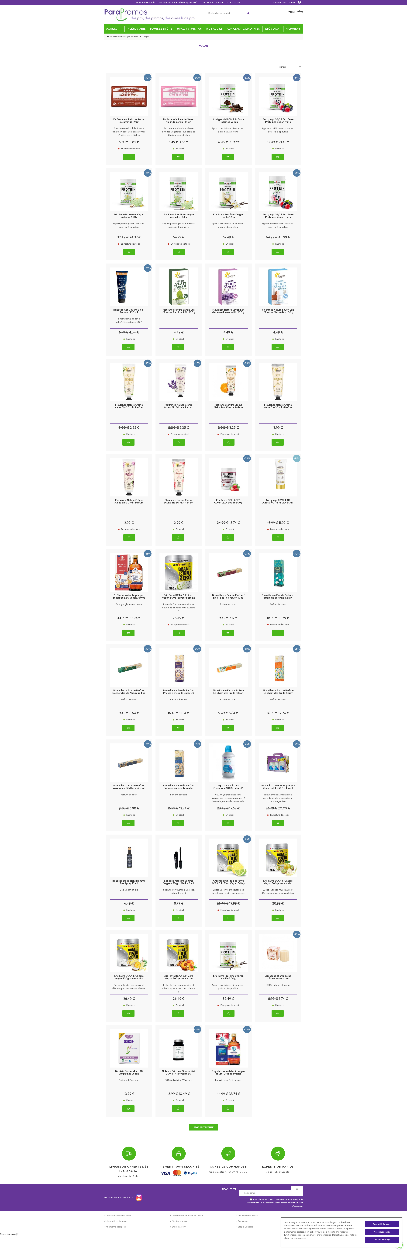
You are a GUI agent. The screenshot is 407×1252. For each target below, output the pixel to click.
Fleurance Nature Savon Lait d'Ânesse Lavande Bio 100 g (228, 311)
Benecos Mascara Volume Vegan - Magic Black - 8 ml (178, 882)
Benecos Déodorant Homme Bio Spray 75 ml (128, 882)
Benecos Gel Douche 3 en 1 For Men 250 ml (129, 311)
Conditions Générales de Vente (187, 1215)
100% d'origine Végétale (179, 1080)
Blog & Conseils (245, 1226)
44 (123, 618)
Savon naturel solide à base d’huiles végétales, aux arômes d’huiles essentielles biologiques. (129, 132)
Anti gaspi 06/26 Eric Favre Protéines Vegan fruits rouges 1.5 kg (277, 215)
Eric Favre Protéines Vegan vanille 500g (228, 977)
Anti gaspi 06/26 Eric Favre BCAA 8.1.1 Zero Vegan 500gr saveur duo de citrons (228, 882)
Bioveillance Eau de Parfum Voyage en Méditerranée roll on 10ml (129, 786)
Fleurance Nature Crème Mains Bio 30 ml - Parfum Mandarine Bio (228, 406)
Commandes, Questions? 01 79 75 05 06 (221, 2)
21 (234, 142)
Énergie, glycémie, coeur (129, 604)
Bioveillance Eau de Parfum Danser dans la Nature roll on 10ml (128, 691)
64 (178, 237)
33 (135, 618)
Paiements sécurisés (145, 2)
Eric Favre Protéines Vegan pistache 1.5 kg (178, 215)
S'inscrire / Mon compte (284, 2)
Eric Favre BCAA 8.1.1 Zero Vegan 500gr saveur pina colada (129, 977)
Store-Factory (179, 1226)
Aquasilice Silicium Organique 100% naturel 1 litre (228, 786)
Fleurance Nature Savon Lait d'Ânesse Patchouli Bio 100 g (179, 311)
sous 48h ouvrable (278, 1169)
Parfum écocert (228, 604)
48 (284, 237)
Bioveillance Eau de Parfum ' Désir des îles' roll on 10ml (228, 596)
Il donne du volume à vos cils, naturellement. (179, 891)
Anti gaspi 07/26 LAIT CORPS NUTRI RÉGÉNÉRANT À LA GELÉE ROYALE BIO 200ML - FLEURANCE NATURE (278, 501)
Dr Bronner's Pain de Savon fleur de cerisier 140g (178, 120)
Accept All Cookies (381, 1224)
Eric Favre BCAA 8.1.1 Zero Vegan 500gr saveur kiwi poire (278, 882)
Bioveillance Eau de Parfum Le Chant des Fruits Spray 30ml (278, 691)
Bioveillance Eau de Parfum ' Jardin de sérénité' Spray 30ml (278, 596)
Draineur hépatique (129, 1080)
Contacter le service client (118, 1215)
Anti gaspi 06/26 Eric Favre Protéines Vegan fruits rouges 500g (277, 120)
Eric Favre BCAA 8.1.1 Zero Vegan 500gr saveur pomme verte (178, 596)
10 (129, 1094)
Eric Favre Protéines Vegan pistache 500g (129, 215)
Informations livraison (116, 1221)
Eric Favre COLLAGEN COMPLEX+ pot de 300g (228, 501)
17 (234, 808)
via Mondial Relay (129, 1171)
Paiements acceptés (116, 1226)
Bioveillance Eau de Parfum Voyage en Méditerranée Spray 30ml (178, 786)
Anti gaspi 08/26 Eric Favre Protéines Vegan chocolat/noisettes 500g (228, 120)
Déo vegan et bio (129, 889)
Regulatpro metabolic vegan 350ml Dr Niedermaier (228, 1072)
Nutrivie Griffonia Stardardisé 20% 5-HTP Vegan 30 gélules (178, 1072)
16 (173, 713)
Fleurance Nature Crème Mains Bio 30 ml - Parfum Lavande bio (178, 406)
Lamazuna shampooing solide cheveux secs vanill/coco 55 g (278, 977)
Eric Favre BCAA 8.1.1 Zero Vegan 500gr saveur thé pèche (178, 977)
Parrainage (243, 1221)
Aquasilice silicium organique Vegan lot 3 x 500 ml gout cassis (278, 786)
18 (234, 522)
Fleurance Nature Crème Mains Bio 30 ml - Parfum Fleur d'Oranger (128, 406)
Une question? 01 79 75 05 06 (228, 1169)
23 (223, 808)
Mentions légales (180, 1221)
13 (272, 522)
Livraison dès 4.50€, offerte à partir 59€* (178, 2)
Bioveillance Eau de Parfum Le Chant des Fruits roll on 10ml (228, 691)
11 (284, 522)
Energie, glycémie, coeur (228, 1080)
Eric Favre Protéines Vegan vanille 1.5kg (228, 215)
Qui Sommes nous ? (248, 1215)
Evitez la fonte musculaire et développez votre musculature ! (178, 607)
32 (222, 142)
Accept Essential (382, 1232)
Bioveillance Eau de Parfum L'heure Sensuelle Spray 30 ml (178, 691)
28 (278, 903)
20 (284, 808)
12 (284, 713)
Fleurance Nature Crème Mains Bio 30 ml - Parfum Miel (278, 406)
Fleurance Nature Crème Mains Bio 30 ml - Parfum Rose (178, 501)
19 (234, 903)
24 (135, 237)
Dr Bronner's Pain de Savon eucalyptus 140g (129, 120)
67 (228, 237)
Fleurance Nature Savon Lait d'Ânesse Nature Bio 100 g (278, 311)
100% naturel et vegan (278, 985)
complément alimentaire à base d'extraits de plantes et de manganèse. (278, 798)
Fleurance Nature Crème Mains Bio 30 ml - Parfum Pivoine (128, 501)
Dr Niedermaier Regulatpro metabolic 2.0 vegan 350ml (129, 596)
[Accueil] (149, 14)
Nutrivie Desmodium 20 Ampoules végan (129, 1072)
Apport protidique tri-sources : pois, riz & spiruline (228, 130)
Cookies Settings (382, 1239)
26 (178, 618)
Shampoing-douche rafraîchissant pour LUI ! (129, 320)
